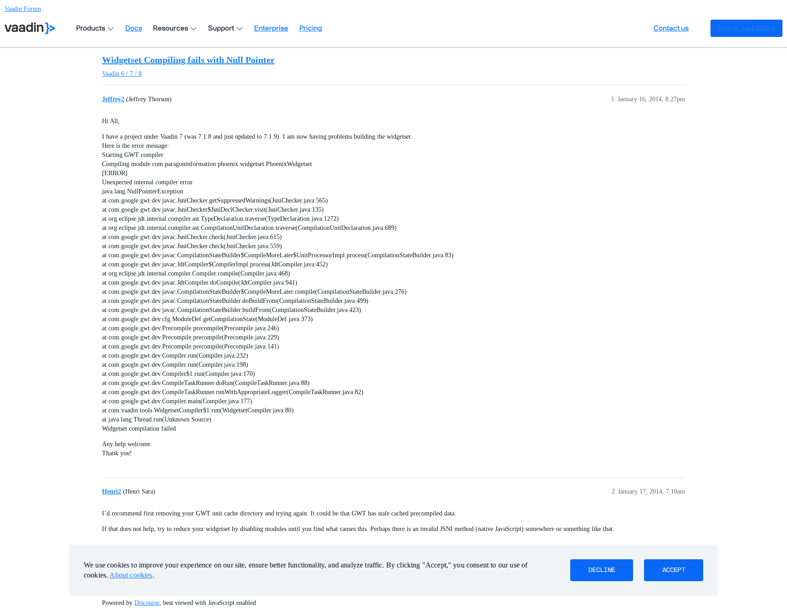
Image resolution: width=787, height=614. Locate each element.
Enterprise (271, 28)
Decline (601, 570)
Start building (746, 28)
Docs (133, 28)
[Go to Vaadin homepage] (30, 28)
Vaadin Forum (23, 8)
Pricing (310, 28)
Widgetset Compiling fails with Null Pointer (188, 60)
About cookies (130, 575)
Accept (673, 570)
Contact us (671, 28)
